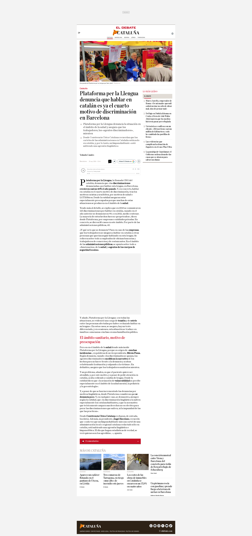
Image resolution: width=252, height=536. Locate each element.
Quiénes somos (85, 531)
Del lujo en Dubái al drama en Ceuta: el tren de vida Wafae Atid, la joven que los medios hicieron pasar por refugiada (158, 117)
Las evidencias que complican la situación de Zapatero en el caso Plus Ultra (159, 144)
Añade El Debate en (125, 161)
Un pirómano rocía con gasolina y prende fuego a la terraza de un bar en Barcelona (161, 487)
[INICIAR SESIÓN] (172, 33)
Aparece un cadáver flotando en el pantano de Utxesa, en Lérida (89, 479)
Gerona (126, 37)
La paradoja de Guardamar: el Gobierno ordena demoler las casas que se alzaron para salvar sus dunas (158, 156)
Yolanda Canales (87, 155)
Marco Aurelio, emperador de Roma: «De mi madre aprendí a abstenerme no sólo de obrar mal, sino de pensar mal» (159, 105)
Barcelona (118, 37)
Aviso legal (105, 531)
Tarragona (141, 37)
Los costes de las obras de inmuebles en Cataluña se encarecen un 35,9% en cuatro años (137, 481)
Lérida (133, 37)
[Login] (172, 33)
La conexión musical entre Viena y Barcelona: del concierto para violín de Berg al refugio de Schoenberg (161, 462)
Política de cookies (132, 531)
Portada (110, 37)
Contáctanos (95, 531)
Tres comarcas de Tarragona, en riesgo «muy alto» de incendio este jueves (113, 479)
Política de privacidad (117, 531)
